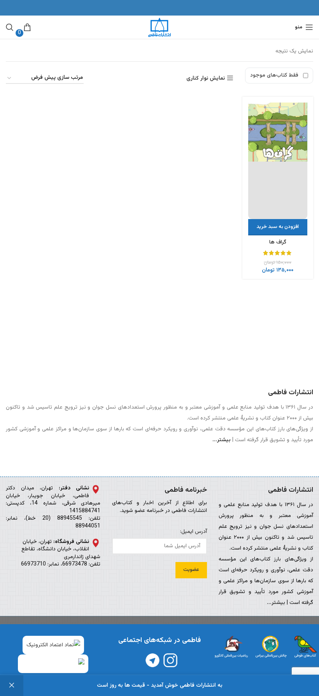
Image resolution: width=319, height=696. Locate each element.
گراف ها (277, 242)
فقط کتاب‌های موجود (274, 75)
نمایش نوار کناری (205, 78)
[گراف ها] (278, 161)
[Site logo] (159, 27)
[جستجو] (10, 27)
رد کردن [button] (11, 685)
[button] (278, 227)
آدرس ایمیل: (193, 532)
